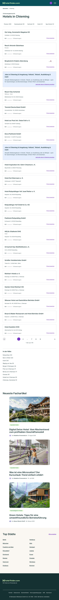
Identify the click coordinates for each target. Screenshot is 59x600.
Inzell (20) (6, 360)
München (5, 543)
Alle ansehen (52, 534)
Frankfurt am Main (8, 547)
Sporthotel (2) (50, 24)
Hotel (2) (40, 24)
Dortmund (6, 554)
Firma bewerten (50, 38)
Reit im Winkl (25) (8, 358)
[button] (51, 3)
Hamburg (32, 539)
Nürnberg (32, 562)
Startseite (5, 8)
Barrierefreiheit (25, 592)
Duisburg (5, 565)
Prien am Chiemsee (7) (9, 369)
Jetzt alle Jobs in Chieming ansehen (44, 84)
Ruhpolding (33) (7, 355)
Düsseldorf (6, 551)
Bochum (32, 565)
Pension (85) (7, 24)
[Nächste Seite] (54, 339)
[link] (29, 35)
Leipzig (32, 551)
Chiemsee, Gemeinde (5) (10, 380)
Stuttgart (32, 547)
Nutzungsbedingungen (35, 592)
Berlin (4, 539)
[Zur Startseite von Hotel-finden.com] (11, 3)
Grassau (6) (6, 374)
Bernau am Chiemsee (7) (10, 371)
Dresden (32, 558)
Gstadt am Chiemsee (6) (10, 377)
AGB (44, 592)
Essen (31, 554)
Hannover (6, 562)
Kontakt (10, 592)
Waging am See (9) (8, 363)
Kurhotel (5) (31, 24)
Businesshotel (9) (19, 24)
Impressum (49, 592)
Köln (31, 543)
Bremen (5, 558)
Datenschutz (17, 592)
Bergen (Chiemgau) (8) (9, 366)
